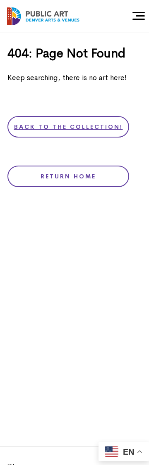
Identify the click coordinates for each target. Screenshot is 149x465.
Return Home (68, 176)
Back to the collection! (68, 126)
